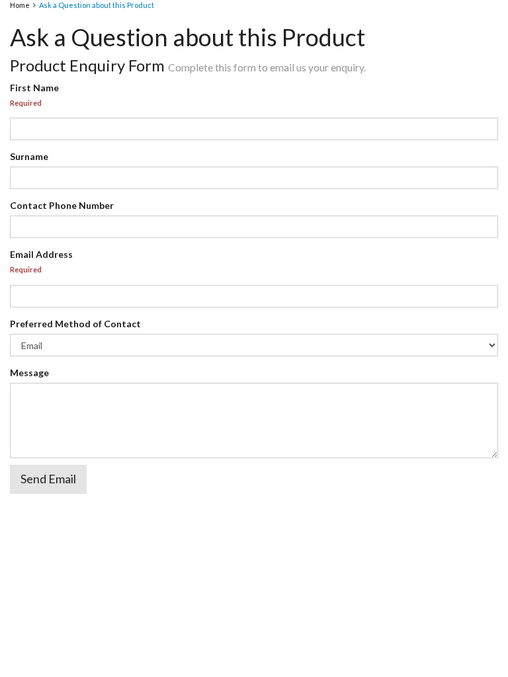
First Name (34, 87)
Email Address (41, 254)
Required (26, 103)
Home (20, 5)
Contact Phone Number (62, 205)
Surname (29, 156)
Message (29, 372)
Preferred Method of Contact (75, 323)
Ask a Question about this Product (96, 5)
